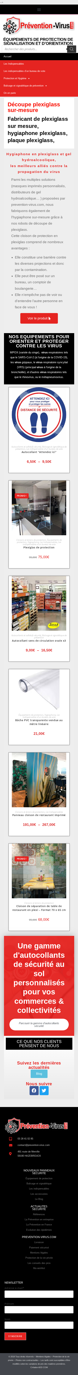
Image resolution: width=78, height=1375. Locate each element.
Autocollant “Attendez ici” (39, 452)
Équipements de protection (31, 714)
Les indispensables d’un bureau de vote (24, 71)
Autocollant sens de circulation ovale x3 (39, 640)
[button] (39, 9)
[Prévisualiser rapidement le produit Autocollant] (67, 393)
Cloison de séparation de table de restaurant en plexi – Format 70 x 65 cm (39, 908)
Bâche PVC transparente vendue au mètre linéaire (39, 722)
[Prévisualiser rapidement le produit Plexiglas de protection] (67, 487)
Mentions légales (43, 1356)
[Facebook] (34, 1090)
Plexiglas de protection (39, 547)
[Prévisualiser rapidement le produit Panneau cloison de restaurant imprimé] (67, 759)
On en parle (10, 93)
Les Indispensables (14, 63)
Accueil (7, 56)
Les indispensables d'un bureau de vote (44, 448)
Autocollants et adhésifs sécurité (26, 446)
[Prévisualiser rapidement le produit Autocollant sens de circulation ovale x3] (67, 582)
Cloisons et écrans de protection (31, 539)
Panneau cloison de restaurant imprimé (39, 815)
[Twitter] (44, 1090)
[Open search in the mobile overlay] (39, 49)
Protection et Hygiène (15, 78)
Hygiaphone (33, 542)
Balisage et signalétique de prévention (24, 85)
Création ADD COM (39, 1367)
